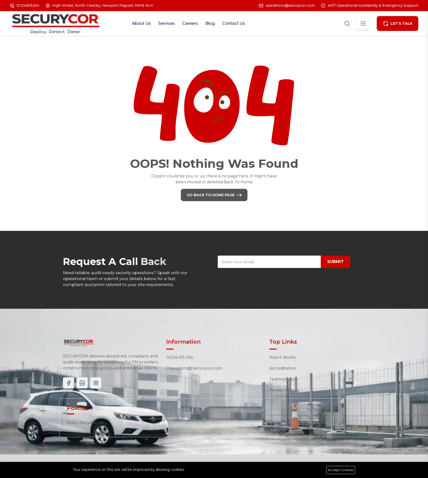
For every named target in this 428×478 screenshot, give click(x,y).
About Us (141, 23)
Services (166, 23)
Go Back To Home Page (211, 195)
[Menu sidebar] (363, 23)
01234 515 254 (179, 357)
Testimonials (281, 379)
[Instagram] (82, 382)
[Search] (347, 23)
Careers (190, 23)
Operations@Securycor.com (194, 368)
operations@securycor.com (290, 5)
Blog (210, 23)
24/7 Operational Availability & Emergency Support (373, 5)
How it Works (282, 357)
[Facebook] (68, 382)
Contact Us (233, 23)
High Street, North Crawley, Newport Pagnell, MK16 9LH (102, 5)
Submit (335, 261)
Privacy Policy (282, 390)
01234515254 (28, 5)
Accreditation (282, 368)
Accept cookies (340, 470)
